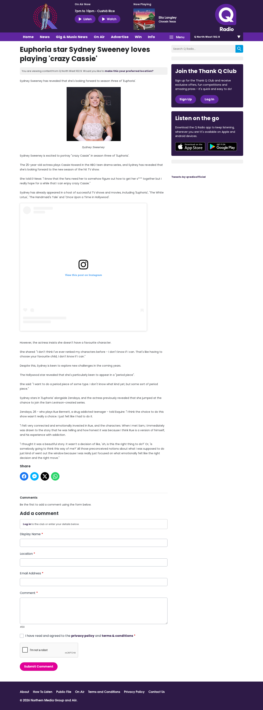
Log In (209, 99)
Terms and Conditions (104, 691)
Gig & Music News (72, 36)
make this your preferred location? (129, 71)
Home (28, 36)
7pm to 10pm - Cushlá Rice (95, 10)
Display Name (31, 534)
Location (27, 553)
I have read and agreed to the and (80, 636)
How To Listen (42, 691)
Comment (29, 593)
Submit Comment (38, 666)
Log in (27, 524)
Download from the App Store (190, 146)
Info (151, 36)
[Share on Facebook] (24, 476)
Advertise (120, 36)
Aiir (74, 700)
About (24, 691)
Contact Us (156, 691)
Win (138, 36)
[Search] (239, 49)
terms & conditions (117, 636)
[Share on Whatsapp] (55, 476)
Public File (63, 691)
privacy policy (82, 636)
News (45, 36)
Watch (111, 18)
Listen (87, 18)
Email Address (32, 573)
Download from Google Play (222, 146)
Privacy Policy (134, 691)
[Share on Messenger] (34, 476)
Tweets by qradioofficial (188, 177)
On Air (99, 36)
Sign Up (185, 99)
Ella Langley (168, 17)
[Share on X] (45, 476)
